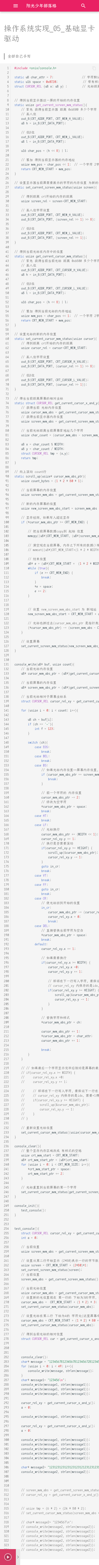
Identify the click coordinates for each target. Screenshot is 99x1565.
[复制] (94, 68)
